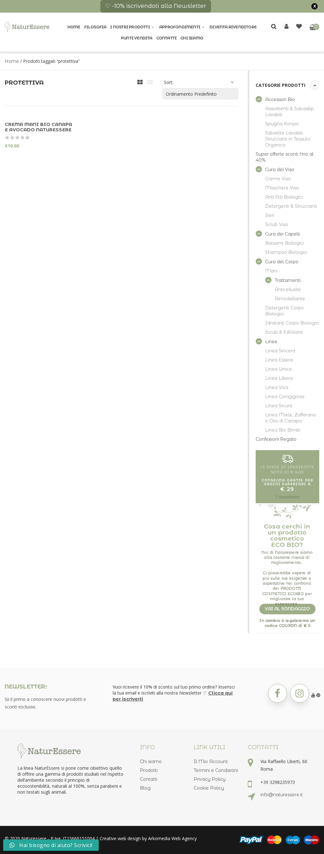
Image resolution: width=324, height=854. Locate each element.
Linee (271, 341)
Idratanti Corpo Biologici (292, 323)
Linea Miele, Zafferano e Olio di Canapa (290, 418)
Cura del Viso (279, 169)
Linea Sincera (280, 351)
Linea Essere (279, 360)
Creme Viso (278, 179)
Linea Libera (279, 378)
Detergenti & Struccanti (291, 206)
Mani (271, 271)
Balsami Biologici (284, 243)
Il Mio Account (211, 761)
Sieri (269, 215)
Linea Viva (276, 387)
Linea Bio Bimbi (282, 430)
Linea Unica (278, 369)
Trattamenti (288, 280)
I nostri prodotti (130, 27)
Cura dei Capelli (282, 234)
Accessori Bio (280, 99)
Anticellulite (288, 289)
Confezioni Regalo (276, 439)
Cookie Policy (209, 788)
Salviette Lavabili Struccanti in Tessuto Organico (287, 139)
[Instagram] (299, 693)
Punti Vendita (137, 38)
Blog (145, 788)
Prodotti (149, 770)
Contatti (166, 38)
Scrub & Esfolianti (284, 332)
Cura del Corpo (281, 262)
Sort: (168, 82)
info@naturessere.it (281, 794)
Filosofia (95, 27)
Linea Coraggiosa (284, 396)
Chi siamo (191, 38)
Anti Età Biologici (284, 197)
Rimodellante (290, 299)
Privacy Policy (210, 779)
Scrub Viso (276, 224)
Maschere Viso (282, 188)
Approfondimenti (179, 27)
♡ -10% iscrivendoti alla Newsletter (155, 6)
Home (73, 27)
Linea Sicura (278, 406)
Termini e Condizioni (216, 770)
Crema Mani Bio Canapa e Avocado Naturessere (38, 127)
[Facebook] (277, 693)
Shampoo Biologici (286, 252)
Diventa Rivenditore (233, 27)
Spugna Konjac (282, 124)
